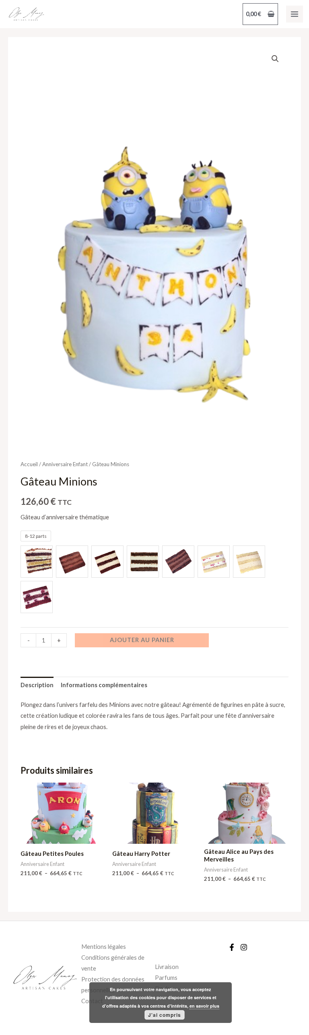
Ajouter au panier (142, 639)
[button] (275, 59)
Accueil (29, 464)
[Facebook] (231, 947)
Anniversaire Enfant (65, 464)
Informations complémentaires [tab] (104, 685)
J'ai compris (164, 1014)
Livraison (167, 966)
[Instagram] (243, 947)
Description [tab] (37, 685)
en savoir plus (204, 1006)
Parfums (166, 977)
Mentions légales (103, 946)
